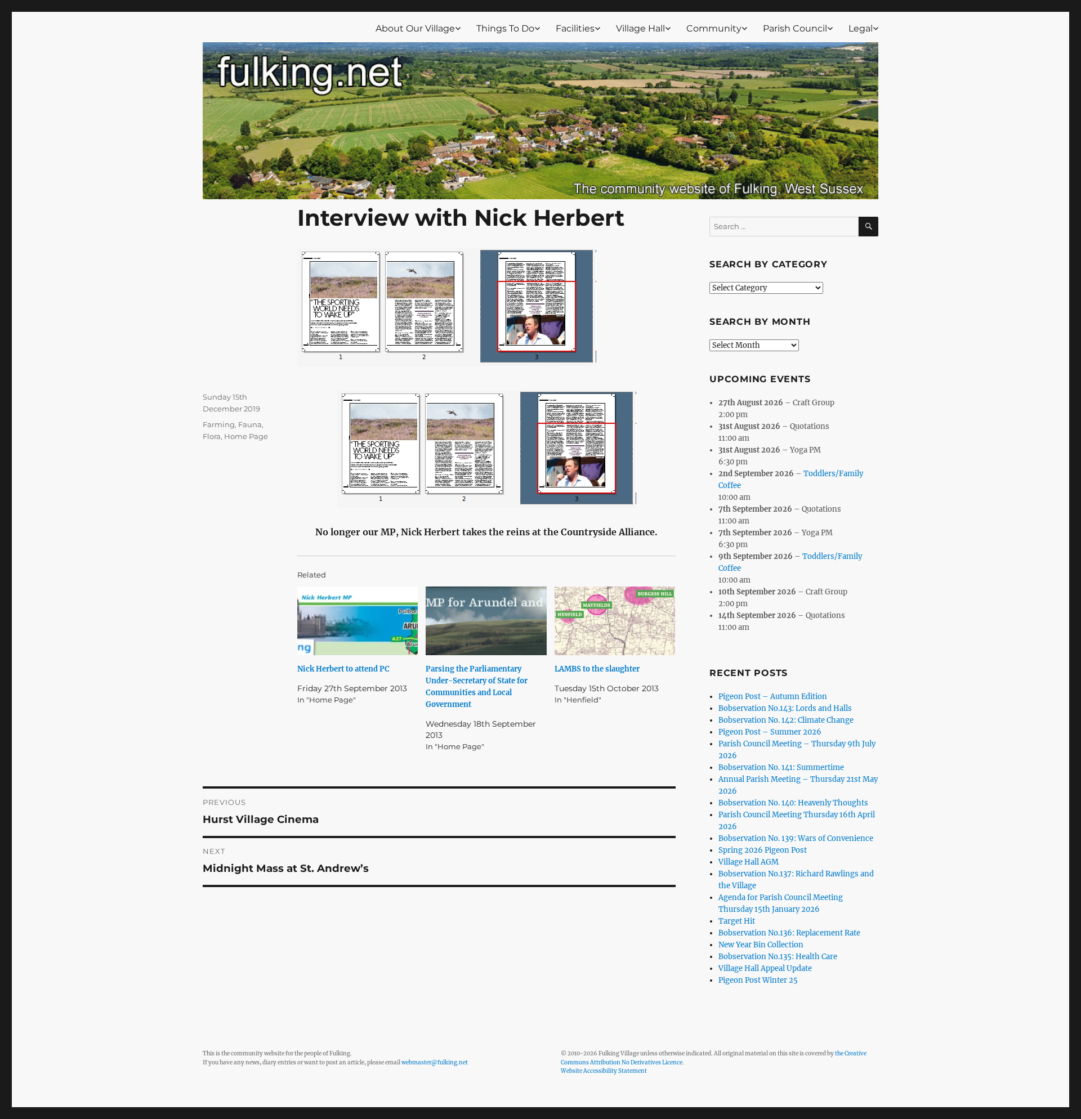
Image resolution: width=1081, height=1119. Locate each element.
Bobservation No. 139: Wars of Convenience (795, 838)
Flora (212, 436)
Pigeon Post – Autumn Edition (772, 696)
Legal (860, 28)
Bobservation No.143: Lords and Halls (785, 708)
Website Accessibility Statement (604, 1071)
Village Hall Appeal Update (765, 968)
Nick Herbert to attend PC (343, 669)
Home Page (246, 436)
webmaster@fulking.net (434, 1062)
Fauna (250, 424)
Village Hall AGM (748, 862)
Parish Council (795, 28)
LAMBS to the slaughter (597, 669)
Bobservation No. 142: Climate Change (786, 720)
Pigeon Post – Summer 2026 (769, 732)
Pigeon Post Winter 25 (758, 980)
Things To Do (505, 28)
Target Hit (736, 921)
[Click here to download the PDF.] (486, 449)
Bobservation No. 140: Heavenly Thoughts (793, 803)
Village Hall (640, 28)
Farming (219, 424)
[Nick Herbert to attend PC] (357, 621)
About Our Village (415, 28)
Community (713, 28)
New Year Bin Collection (760, 945)
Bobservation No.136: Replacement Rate (789, 933)
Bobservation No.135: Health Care (777, 956)
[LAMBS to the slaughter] (615, 621)
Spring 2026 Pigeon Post (762, 850)
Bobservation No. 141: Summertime (781, 767)
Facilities (575, 28)
